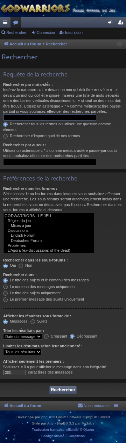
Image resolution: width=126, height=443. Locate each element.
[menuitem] (93, 405)
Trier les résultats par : (23, 330)
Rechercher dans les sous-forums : (35, 260)
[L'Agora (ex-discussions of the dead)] (48, 250)
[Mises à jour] (48, 225)
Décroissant (86, 336)
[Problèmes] (48, 245)
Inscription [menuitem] (122, 24)
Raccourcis (6, 24)
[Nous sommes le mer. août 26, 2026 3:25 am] (119, 44)
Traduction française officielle (55, 429)
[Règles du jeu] (48, 221)
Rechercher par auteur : (25, 145)
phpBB (46, 417)
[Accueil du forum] (63, 8)
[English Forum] (48, 235)
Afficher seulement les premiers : (33, 361)
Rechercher (16, 32)
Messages (18, 321)
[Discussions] (48, 230)
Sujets (42, 321)
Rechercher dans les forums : (30, 188)
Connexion (46, 32)
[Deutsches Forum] (48, 240)
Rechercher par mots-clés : (28, 84)
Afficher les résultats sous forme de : (37, 316)
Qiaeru (88, 429)
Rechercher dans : (20, 275)
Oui (12, 265)
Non (28, 265)
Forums (17, 24)
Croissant (58, 336)
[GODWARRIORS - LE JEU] (48, 216)
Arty (50, 423)
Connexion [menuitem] (111, 24)
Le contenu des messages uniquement (42, 287)
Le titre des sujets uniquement (35, 293)
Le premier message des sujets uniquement (46, 299)
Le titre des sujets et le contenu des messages (49, 280)
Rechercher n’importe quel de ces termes (44, 136)
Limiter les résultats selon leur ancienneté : (43, 346)
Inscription (74, 32)
